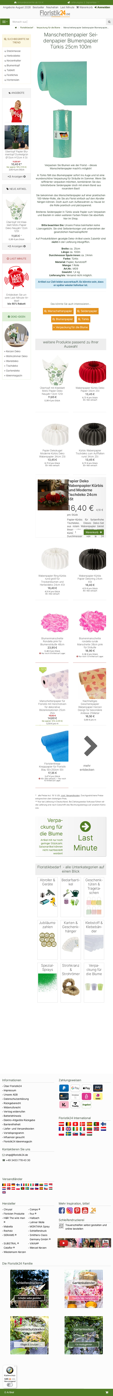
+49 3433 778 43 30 (18, 1160)
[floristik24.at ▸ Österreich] (62, 1124)
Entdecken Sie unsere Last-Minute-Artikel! (16, 299)
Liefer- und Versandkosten (19, 1128)
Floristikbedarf (26, 27)
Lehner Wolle (37, 1222)
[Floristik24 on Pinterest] (77, 1210)
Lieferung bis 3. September (84, 2)
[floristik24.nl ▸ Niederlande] (104, 1129)
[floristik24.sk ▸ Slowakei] (76, 1134)
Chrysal (8, 1209)
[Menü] (15, 1367)
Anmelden (103, 7)
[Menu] (5, 22)
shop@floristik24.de (16, 1154)
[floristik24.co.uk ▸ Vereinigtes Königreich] (69, 1129)
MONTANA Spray (40, 1226)
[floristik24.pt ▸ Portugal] (97, 1124)
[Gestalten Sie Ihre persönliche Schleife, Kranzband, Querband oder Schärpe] (29, 1288)
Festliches (12, 75)
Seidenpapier (88, 311)
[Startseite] (16, 27)
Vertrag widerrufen (14, 1111)
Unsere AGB (11, 1094)
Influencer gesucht (14, 1137)
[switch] (10, 1385)
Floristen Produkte (14, 1213)
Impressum (10, 1090)
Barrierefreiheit (12, 1124)
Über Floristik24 (13, 1086)
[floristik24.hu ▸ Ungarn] (90, 1134)
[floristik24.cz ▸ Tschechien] (83, 1134)
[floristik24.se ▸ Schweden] (69, 1134)
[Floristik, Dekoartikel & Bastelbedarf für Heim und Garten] (56, 13)
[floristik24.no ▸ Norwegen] (97, 1129)
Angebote (17, 92)
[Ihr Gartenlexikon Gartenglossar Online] (83, 1335)
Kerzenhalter (13, 60)
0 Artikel (9, 1392)
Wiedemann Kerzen (15, 1252)
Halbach (34, 1218)
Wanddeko (11, 361)
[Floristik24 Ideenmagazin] (93, 1210)
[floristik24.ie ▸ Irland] (76, 1129)
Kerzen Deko (12, 351)
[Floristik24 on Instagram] (70, 1210)
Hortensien (12, 79)
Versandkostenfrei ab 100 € (30, 2)
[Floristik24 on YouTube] (85, 1210)
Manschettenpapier (59, 311)
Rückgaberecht (12, 1103)
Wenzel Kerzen (38, 1247)
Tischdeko (11, 365)
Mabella (8, 1226)
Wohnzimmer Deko (16, 356)
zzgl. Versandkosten (70, 795)
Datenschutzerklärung (16, 1098)
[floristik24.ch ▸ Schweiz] (76, 1124)
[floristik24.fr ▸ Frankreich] (62, 1129)
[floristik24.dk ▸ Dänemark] (83, 1124)
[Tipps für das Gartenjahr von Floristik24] (83, 1288)
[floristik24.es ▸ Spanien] (90, 1124)
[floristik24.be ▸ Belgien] (69, 1124)
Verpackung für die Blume (48, 27)
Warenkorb (86, 7)
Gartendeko (12, 370)
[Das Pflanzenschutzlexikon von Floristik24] (29, 1335)
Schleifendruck (38, 1230)
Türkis (85, 319)
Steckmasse (13, 51)
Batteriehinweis (12, 1115)
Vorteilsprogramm (14, 1132)
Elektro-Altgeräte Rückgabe (19, 1120)
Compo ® (35, 1209)
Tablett (10, 70)
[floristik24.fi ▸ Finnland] (104, 1124)
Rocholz (8, 1230)
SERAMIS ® (10, 1235)
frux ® (33, 1213)
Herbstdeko (13, 55)
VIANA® (34, 1243)
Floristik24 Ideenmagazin (18, 1141)
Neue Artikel (18, 188)
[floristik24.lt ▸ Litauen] (90, 1129)
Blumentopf (13, 65)
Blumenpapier (64, 319)
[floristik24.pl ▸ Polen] (62, 1134)
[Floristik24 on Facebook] (62, 1210)
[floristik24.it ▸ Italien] (83, 1129)
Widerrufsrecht (12, 1107)
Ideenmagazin (13, 375)
